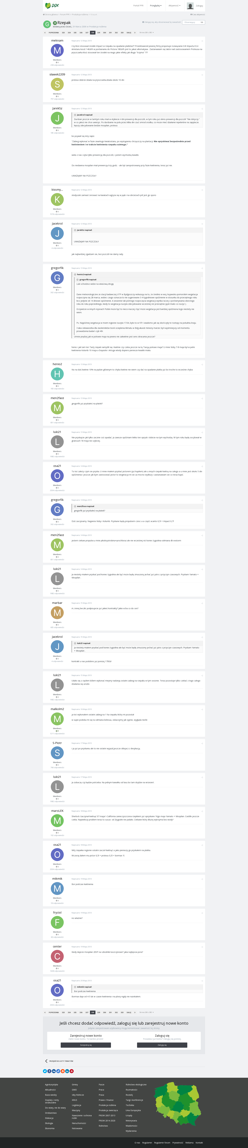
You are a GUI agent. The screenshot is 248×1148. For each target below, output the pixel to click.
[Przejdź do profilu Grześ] (47, 24)
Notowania (77, 1128)
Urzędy (129, 1115)
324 (69, 32)
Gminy (75, 1084)
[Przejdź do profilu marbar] (57, 612)
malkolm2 (57, 709)
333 (122, 32)
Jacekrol (57, 223)
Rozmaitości (131, 1089)
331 (110, 32)
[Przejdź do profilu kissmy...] (57, 199)
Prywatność (177, 1142)
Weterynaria (131, 1120)
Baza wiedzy (51, 1095)
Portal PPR (138, 5)
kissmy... (57, 190)
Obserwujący (189, 22)
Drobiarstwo (51, 1113)
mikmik (57, 879)
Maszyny (76, 1110)
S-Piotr (57, 743)
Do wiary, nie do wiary (55, 1107)
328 (92, 32)
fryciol (57, 912)
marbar (57, 603)
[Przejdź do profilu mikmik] (57, 888)
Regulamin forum (162, 1142)
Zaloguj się (162, 1045)
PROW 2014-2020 (107, 1120)
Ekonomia (49, 1128)
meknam (57, 40)
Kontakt (199, 1142)
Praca (101, 1089)
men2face (57, 398)
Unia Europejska (133, 1110)
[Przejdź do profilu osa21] (57, 475)
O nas (137, 1142)
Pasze (101, 1084)
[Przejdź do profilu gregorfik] (57, 277)
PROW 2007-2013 (107, 1115)
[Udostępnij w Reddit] (63, 1071)
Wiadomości (131, 1126)
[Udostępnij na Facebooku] (49, 1071)
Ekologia (49, 1123)
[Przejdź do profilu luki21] (57, 441)
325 (75, 32)
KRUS (74, 1100)
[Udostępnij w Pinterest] (72, 1071)
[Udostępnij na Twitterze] (45, 1071)
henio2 (57, 364)
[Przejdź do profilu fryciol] (57, 922)
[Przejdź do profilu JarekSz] (57, 118)
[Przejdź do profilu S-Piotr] (57, 752)
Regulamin (147, 1142)
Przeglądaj (155, 5)
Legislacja (76, 1105)
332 (116, 32)
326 (81, 32)
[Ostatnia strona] (135, 32)
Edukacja (49, 1118)
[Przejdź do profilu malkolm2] (57, 718)
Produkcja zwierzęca (108, 1110)
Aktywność (174, 5)
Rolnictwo (103, 1126)
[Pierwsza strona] (45, 32)
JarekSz (57, 108)
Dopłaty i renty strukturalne (52, 1101)
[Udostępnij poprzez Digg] (54, 1071)
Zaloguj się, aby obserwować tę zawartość (162, 22)
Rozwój (129, 1095)
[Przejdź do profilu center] (57, 956)
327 (87, 32)
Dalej (129, 33)
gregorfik (57, 268)
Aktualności (50, 1089)
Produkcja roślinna (97, 26)
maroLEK (57, 811)
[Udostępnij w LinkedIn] (67, 1071)
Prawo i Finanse (106, 1100)
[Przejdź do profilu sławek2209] (57, 84)
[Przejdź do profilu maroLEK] (57, 820)
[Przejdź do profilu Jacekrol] (57, 233)
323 (63, 32)
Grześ (68, 26)
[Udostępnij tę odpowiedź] (202, 41)
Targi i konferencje (134, 1100)
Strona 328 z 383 (146, 32)
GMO (74, 1089)
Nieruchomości (79, 1123)
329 (98, 32)
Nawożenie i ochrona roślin (82, 1116)
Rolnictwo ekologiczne (136, 1084)
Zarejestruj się (86, 1045)
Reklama (189, 1142)
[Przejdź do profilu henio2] (57, 374)
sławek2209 (57, 74)
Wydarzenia (131, 1131)
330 (104, 32)
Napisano (82, 40)
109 (201, 22)
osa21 (57, 466)
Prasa (101, 1095)
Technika (130, 1105)
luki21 (57, 432)
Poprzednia (54, 33)
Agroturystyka (51, 1084)
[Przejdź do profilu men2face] (57, 407)
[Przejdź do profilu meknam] (57, 50)
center (57, 946)
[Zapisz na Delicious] (58, 1071)
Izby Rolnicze (78, 1095)
